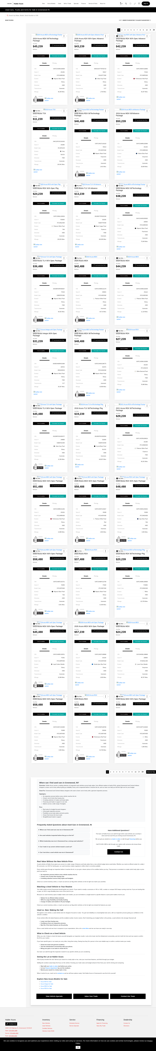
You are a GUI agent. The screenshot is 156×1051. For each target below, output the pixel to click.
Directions (126, 1025)
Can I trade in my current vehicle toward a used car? (56, 846)
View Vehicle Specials (54, 996)
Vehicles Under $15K (48, 1031)
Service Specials (74, 1025)
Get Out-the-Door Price (59, 45)
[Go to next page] (150, 30)
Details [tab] (44, 63)
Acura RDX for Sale (46, 988)
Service (72, 1020)
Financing (100, 1020)
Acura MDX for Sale (46, 986)
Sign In (146, 3)
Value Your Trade (91, 996)
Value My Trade (101, 1025)
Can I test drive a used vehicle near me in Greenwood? (57, 852)
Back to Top (151, 772)
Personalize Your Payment (58, 55)
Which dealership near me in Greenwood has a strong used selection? (61, 841)
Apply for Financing (102, 1023)
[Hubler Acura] (17, 3)
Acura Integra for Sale (47, 984)
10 (147, 30)
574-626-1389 (13, 1030)
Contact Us (118, 852)
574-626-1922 (14, 1033)
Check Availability (41, 55)
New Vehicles (46, 1023)
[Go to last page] (154, 30)
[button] (64, 36)
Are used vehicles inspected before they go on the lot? (57, 835)
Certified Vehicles (47, 1028)
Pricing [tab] (54, 63)
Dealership (128, 1020)
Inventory (46, 1020)
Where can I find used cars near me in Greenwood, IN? (56, 829)
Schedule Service (74, 1023)
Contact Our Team (128, 996)
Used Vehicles (46, 1025)
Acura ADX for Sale (46, 981)
